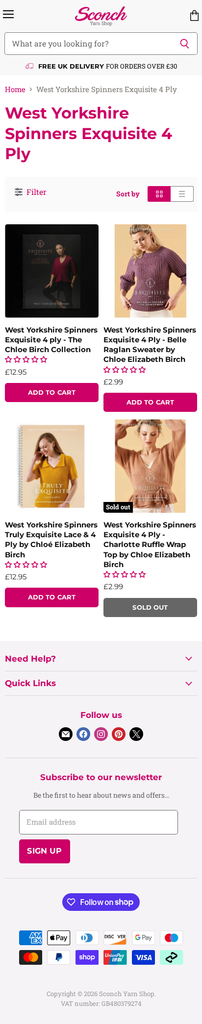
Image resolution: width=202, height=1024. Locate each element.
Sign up (44, 851)
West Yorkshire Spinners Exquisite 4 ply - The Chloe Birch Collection (51, 339)
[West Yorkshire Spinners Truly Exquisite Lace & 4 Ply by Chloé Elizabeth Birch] (52, 466)
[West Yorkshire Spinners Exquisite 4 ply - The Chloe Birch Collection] (52, 271)
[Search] (185, 43)
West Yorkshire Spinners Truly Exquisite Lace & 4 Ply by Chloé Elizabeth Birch (51, 539)
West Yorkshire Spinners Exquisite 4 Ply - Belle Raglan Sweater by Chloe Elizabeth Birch (149, 344)
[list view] (182, 194)
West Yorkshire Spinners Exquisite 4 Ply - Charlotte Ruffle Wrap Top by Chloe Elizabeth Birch (149, 544)
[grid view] (159, 194)
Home (15, 89)
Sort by (128, 194)
